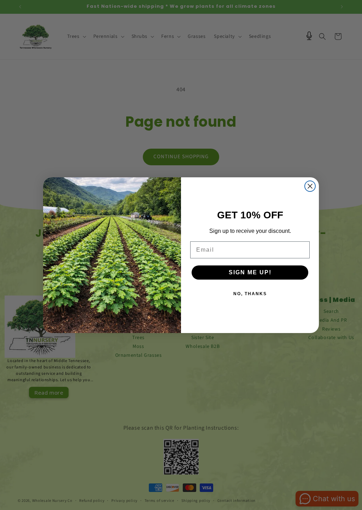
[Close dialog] (310, 186)
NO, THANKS (250, 293)
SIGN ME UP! (250, 272)
